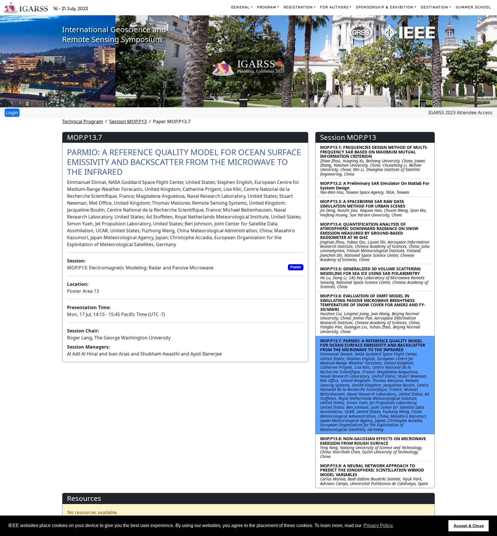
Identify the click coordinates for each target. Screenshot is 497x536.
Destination (434, 7)
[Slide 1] (233, 99)
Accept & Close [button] (469, 525)
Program (266, 7)
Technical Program (82, 121)
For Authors (334, 7)
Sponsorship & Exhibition (385, 7)
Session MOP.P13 (128, 121)
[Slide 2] (243, 99)
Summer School (473, 7)
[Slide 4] (264, 99)
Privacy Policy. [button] (378, 525)
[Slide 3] (253, 99)
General (240, 7)
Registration (298, 7)
